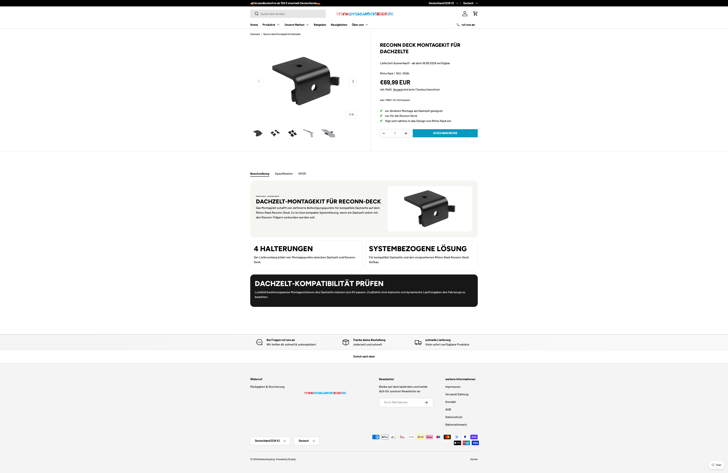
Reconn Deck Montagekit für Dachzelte (281, 34)
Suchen (474, 459)
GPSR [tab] (302, 173)
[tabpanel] (364, 244)
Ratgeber (320, 24)
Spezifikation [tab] (284, 173)
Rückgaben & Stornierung (267, 386)
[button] (475, 13)
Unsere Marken (294, 24)
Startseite (255, 34)
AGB (448, 409)
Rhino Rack (386, 73)
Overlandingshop (266, 459)
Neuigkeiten (339, 24)
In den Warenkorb (445, 133)
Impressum (452, 386)
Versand (397, 89)
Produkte (269, 24)
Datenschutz (453, 417)
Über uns (358, 24)
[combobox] (288, 14)
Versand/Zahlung (456, 394)
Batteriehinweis (456, 424)
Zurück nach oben (364, 356)
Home (254, 24)
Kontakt (450, 401)
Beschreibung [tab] (259, 173)
